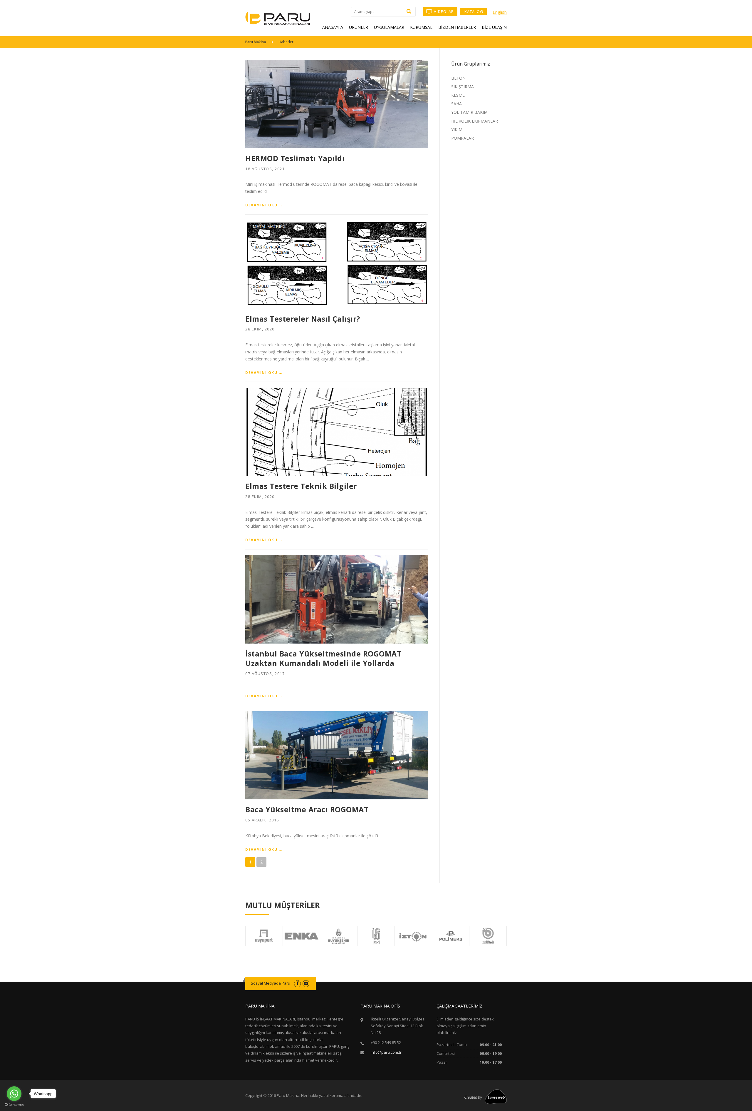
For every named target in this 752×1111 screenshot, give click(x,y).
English (500, 12)
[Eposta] (306, 983)
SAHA (456, 103)
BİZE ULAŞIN (494, 27)
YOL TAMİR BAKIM (469, 112)
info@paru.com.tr (386, 1052)
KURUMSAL (421, 27)
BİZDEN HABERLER (457, 27)
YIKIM (456, 129)
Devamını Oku (264, 205)
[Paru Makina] (277, 18)
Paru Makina (255, 41)
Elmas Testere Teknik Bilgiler (301, 486)
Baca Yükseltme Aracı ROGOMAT (306, 809)
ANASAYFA (332, 27)
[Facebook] (297, 983)
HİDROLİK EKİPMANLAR (474, 121)
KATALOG (473, 11)
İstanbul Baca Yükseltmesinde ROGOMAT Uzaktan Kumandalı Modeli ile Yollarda (323, 658)
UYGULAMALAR (389, 27)
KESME (458, 95)
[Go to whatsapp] (14, 1093)
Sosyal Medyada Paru (270, 983)
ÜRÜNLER (358, 27)
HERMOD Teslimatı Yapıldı (295, 158)
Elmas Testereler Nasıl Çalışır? (302, 319)
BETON (458, 78)
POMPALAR (462, 138)
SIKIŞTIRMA (462, 86)
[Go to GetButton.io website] (14, 1105)
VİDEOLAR (443, 11)
